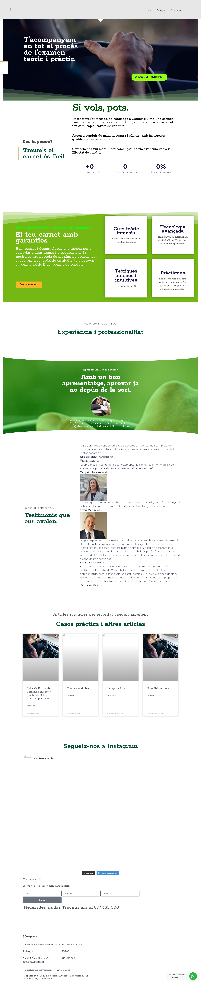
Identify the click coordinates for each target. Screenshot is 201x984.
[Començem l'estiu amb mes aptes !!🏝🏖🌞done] (81, 833)
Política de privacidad (38, 969)
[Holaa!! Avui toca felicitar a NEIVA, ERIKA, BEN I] (120, 788)
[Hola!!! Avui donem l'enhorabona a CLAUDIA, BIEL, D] (120, 833)
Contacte (176, 10)
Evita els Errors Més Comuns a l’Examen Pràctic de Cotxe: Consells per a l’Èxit (39, 693)
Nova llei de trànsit (159, 688)
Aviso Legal (64, 969)
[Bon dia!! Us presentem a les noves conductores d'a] (42, 831)
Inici (148, 10)
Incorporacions (116, 688)
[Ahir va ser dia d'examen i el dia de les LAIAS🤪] (42, 784)
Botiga (161, 10)
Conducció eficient (78, 688)
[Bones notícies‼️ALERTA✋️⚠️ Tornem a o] (158, 780)
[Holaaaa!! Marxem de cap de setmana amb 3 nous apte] (158, 841)
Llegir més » (31, 706)
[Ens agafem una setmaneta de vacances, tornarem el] (81, 777)
